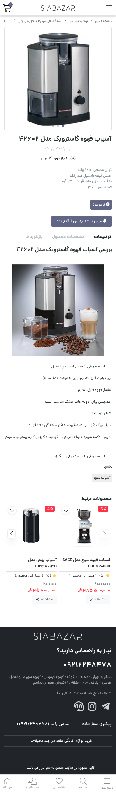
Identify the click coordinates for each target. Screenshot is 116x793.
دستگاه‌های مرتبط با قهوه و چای (40, 21)
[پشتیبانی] (79, 708)
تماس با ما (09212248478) (43, 724)
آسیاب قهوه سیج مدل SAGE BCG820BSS (86, 564)
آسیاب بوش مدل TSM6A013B (42, 564)
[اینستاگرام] (92, 708)
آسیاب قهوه (102, 478)
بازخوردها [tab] (34, 237)
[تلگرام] (105, 708)
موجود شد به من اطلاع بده (80, 221)
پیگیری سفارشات (97, 724)
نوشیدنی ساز (79, 21)
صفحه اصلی (103, 21)
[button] (105, 533)
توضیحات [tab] (102, 237)
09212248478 (87, 665)
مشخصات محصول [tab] (68, 237)
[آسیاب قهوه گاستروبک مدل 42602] (58, 636)
